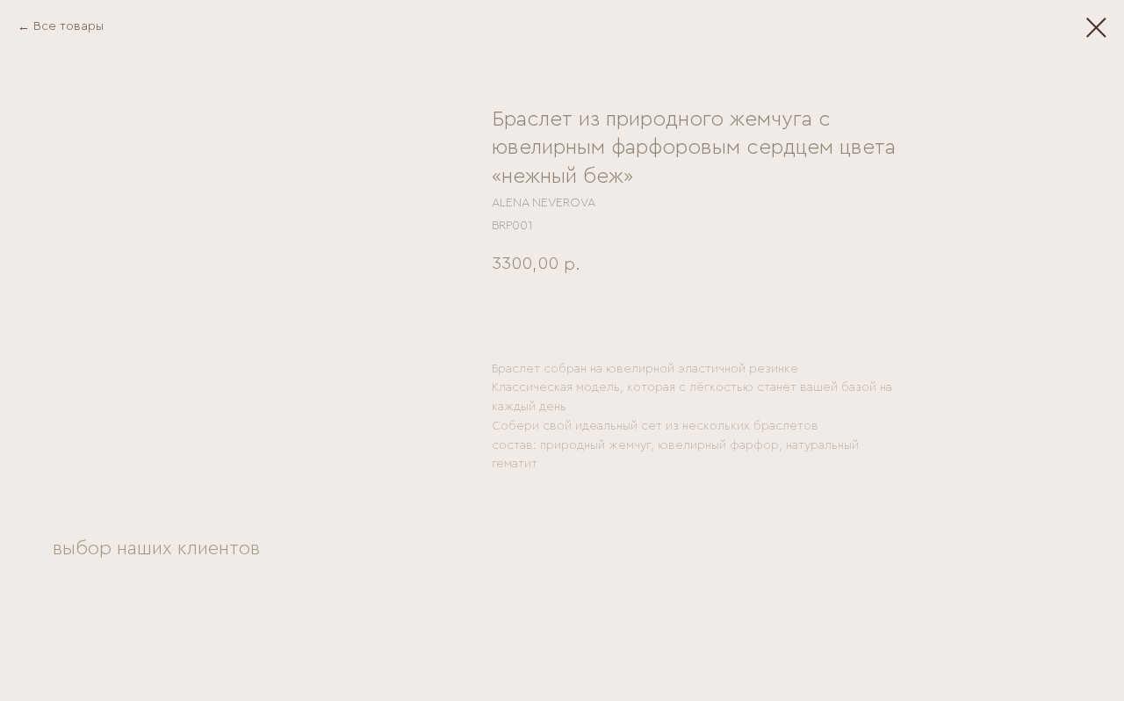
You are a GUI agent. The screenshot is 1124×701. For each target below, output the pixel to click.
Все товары (68, 26)
